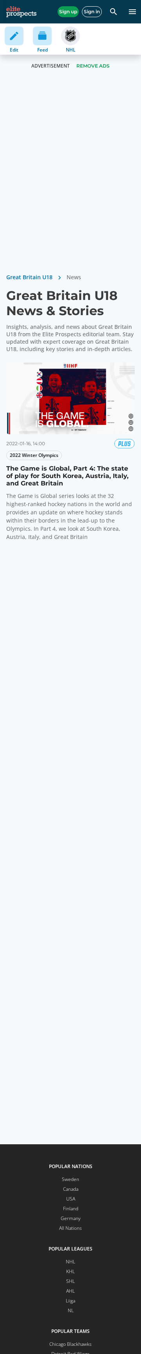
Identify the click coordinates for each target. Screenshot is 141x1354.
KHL (70, 1271)
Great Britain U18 (29, 277)
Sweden (70, 1179)
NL (71, 1310)
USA (70, 1198)
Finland (70, 1208)
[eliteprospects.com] (21, 11)
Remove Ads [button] (93, 66)
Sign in (92, 11)
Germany (71, 1218)
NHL (70, 1261)
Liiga (70, 1300)
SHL (70, 1281)
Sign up (68, 11)
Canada (70, 1189)
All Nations (70, 1228)
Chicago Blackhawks (70, 1344)
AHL (70, 1291)
